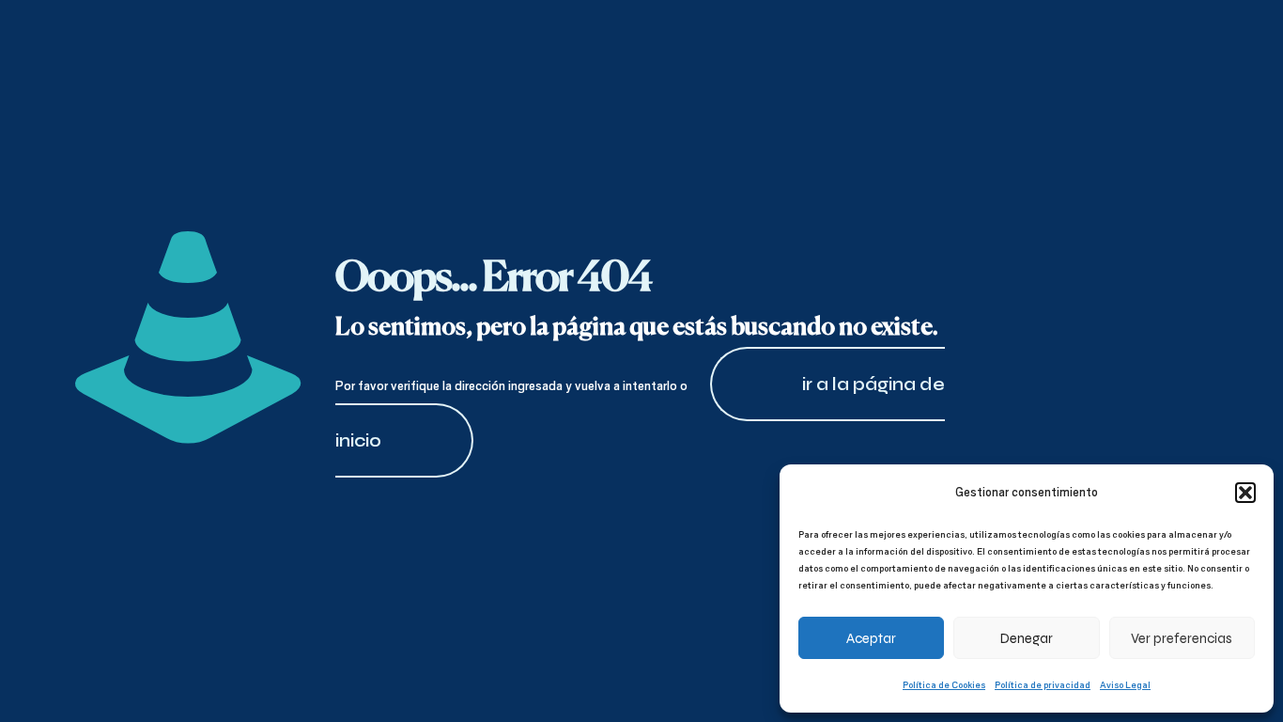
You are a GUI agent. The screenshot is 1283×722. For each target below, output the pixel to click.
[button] (1245, 492)
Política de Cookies (944, 684)
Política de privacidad (1042, 684)
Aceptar (871, 638)
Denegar (1026, 638)
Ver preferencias (1181, 638)
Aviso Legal (1125, 684)
